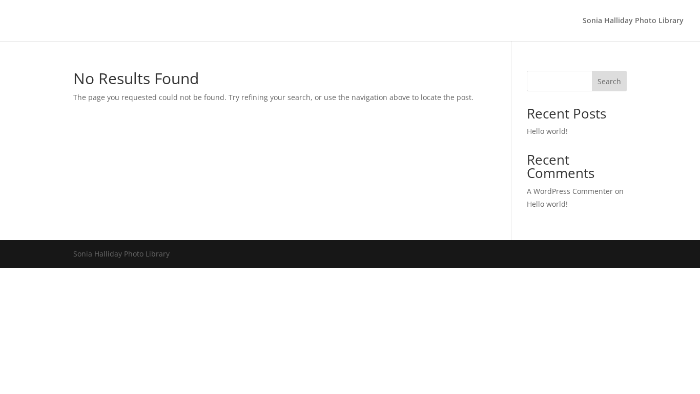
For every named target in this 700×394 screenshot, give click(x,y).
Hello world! (547, 131)
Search (609, 81)
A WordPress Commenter (570, 191)
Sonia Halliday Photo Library (633, 21)
